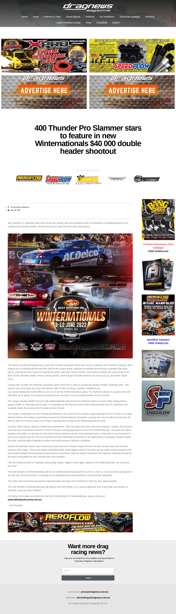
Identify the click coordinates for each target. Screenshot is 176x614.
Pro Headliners (107, 16)
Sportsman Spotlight (130, 16)
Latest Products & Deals (69, 22)
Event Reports (73, 16)
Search (115, 22)
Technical (149, 16)
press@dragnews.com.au (94, 592)
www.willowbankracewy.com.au (25, 499)
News (36, 16)
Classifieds (101, 22)
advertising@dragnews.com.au (93, 597)
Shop (88, 22)
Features (90, 16)
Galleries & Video (52, 16)
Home (25, 16)
